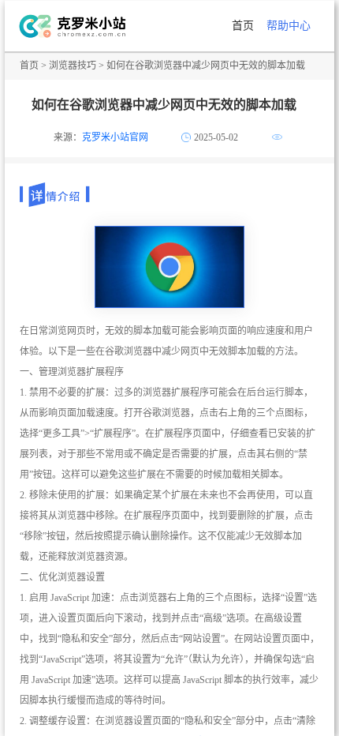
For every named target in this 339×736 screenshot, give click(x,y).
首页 (243, 26)
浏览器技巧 (72, 65)
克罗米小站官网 (115, 137)
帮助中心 (288, 26)
